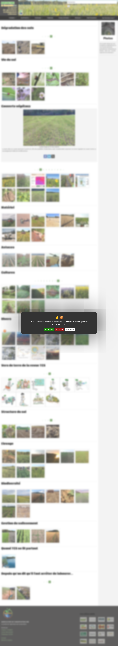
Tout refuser (59, 329)
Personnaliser (69, 329)
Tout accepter (49, 329)
